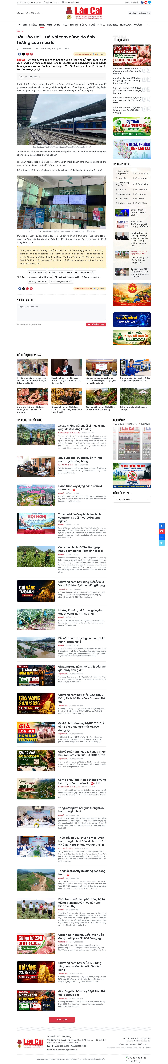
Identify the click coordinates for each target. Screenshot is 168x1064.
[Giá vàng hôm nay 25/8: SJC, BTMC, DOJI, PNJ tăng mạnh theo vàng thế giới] (66, 396)
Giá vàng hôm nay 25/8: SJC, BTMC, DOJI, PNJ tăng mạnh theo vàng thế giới (66, 409)
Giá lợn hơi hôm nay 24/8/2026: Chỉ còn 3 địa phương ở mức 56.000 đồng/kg (81, 727)
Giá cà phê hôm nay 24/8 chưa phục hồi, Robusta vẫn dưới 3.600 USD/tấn (82, 753)
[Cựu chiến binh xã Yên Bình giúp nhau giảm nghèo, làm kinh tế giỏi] (36, 556)
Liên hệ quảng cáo (72, 2)
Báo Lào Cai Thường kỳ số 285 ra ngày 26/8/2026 (139, 224)
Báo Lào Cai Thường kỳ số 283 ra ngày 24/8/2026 (132, 452)
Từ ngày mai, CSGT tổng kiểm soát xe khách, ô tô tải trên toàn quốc (140, 273)
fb (142, 2)
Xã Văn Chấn (141, 203)
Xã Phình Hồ (140, 194)
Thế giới (92, 24)
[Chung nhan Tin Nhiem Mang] (138, 1059)
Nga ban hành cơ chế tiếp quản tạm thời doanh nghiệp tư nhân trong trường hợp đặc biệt (139, 239)
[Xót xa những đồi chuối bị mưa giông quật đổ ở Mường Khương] (36, 434)
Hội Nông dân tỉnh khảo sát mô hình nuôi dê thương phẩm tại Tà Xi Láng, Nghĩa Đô (32, 380)
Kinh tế (42, 24)
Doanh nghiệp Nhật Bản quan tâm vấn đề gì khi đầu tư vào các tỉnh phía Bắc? (66, 380)
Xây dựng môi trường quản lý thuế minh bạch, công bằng (80, 459)
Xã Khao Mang (141, 178)
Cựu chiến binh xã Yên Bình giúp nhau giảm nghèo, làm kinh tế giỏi (80, 549)
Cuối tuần (145, 424)
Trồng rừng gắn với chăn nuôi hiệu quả (133, 408)
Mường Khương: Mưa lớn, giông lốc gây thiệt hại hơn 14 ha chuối (80, 612)
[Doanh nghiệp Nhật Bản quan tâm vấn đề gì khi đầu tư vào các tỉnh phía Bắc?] (66, 367)
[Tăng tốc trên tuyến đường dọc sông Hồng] (36, 880)
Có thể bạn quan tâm (29, 355)
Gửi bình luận (98, 324)
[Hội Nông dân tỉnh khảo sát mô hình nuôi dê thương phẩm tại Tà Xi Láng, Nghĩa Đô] (32, 367)
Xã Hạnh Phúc (124, 194)
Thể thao (83, 24)
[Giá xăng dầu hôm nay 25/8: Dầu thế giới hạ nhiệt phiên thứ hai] (135, 367)
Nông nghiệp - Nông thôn (69, 433)
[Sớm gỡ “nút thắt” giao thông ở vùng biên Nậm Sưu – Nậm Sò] (36, 788)
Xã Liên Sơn (123, 198)
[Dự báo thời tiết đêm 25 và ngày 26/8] (122, 212)
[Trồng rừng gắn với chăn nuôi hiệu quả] (135, 396)
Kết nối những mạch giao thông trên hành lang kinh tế (81, 640)
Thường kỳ (132, 424)
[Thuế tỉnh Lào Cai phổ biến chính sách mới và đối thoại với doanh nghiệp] (36, 523)
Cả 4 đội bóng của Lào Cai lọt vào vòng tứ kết (139, 257)
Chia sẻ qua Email (31, 54)
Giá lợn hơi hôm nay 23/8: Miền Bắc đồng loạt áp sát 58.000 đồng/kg (127, 110)
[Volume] (26, 76)
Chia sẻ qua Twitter (23, 54)
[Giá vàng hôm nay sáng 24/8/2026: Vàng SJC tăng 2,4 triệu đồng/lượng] (36, 591)
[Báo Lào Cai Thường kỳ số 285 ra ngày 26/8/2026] (122, 224)
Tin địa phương (121, 164)
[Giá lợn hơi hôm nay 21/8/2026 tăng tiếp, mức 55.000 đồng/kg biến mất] (132, 55)
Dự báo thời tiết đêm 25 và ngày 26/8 (138, 212)
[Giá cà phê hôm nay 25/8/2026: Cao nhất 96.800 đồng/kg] (101, 396)
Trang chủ (19, 25)
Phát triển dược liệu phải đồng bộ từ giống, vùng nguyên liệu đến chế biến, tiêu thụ (81, 903)
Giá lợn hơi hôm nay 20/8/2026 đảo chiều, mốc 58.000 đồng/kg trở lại (128, 100)
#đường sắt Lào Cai (90, 277)
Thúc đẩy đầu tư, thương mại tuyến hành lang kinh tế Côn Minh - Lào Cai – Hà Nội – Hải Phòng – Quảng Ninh (82, 841)
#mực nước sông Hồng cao (40, 277)
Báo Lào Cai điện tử (84, 13)
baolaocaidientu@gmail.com (65, 1049)
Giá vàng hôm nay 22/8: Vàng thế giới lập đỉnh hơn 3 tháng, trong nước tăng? (127, 80)
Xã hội (49, 24)
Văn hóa (57, 24)
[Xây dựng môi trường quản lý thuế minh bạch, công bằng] (36, 466)
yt (145, 2)
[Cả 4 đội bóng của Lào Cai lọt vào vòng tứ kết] (122, 254)
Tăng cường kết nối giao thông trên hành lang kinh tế (81, 809)
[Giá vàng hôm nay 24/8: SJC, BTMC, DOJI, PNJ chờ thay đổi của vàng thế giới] (36, 704)
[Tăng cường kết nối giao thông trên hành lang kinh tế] (36, 817)
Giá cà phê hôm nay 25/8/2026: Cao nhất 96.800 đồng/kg (100, 408)
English (131, 2)
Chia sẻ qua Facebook (19, 54)
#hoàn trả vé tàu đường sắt (67, 277)
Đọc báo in (138, 24)
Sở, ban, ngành (141, 173)
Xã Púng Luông (141, 184)
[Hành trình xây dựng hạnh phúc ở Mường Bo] (36, 495)
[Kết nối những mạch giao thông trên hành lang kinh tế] (36, 647)
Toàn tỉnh (122, 178)
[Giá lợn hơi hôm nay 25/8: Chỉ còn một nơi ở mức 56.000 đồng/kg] (32, 396)
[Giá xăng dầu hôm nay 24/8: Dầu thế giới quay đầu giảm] (36, 675)
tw (162, 543)
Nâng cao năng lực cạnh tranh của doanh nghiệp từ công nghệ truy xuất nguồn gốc (101, 380)
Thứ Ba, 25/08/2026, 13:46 (30, 2)
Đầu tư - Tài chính (65, 465)
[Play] (21, 76)
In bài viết (27, 54)
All (148, 25)
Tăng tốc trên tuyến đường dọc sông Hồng (81, 872)
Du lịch (65, 24)
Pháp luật (74, 24)
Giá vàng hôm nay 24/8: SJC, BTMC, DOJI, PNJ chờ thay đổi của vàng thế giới (81, 698)
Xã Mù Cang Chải (123, 184)
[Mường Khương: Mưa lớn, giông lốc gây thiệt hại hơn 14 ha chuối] (36, 619)
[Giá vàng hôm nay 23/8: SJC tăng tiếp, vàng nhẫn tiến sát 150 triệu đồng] (36, 972)
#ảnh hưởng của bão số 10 (61, 281)
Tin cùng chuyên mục (29, 420)
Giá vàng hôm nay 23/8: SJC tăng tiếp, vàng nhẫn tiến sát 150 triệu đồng (79, 966)
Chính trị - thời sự (30, 24)
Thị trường (62, 589)
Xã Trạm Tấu (141, 189)
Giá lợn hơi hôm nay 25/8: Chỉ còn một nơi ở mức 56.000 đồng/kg (30, 409)
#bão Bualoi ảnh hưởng (85, 272)
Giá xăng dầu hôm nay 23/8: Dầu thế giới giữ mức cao (81, 993)
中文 (137, 2)
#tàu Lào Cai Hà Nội (37, 272)
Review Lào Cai (125, 24)
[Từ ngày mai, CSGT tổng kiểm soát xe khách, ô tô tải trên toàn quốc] (122, 272)
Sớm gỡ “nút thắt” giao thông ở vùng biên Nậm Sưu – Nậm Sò (82, 781)
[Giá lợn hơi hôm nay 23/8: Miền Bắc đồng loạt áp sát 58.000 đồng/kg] (36, 943)
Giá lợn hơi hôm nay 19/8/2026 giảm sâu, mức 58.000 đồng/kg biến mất (127, 90)
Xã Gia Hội (139, 198)
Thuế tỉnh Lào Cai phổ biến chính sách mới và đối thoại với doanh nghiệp (79, 518)
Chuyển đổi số (112, 24)
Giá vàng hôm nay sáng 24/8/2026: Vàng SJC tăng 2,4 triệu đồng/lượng (81, 583)
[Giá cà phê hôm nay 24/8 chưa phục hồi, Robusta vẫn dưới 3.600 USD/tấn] (36, 760)
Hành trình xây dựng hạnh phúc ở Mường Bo (80, 487)
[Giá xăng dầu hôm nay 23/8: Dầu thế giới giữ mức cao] (36, 1000)
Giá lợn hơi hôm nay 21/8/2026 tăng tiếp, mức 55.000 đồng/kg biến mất (127, 71)
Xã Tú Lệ (122, 189)
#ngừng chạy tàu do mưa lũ (60, 272)
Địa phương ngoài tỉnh (123, 172)
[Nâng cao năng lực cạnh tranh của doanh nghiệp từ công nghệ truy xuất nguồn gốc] (101, 367)
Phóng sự (101, 24)
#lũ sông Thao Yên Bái (38, 281)
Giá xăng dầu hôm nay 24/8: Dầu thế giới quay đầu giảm (82, 668)
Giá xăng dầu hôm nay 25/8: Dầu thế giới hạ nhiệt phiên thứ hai (135, 379)
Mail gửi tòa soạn (53, 2)
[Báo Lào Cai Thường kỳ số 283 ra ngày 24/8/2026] (132, 443)
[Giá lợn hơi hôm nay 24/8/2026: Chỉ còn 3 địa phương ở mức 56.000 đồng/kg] (36, 732)
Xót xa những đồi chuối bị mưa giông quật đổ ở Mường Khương (81, 427)
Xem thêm (62, 1019)
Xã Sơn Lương (124, 203)
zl (149, 2)
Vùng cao (119, 424)
